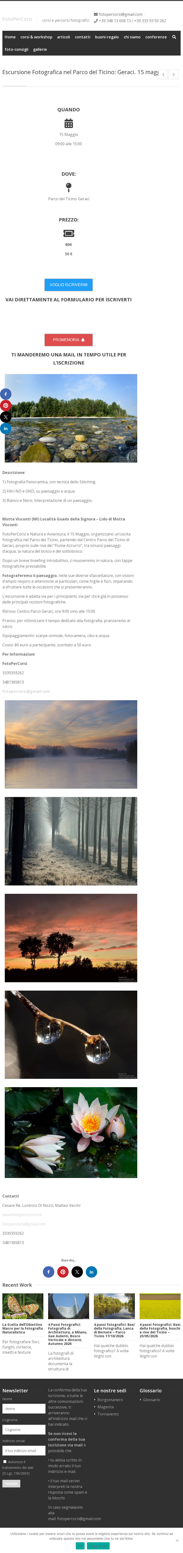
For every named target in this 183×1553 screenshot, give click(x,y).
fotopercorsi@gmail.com (120, 14)
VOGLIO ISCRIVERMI (68, 285)
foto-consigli (16, 49)
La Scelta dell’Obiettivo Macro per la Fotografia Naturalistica (22, 1328)
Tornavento (108, 1414)
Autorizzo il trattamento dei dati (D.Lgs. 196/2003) (17, 1468)
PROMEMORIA (66, 340)
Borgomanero (110, 1399)
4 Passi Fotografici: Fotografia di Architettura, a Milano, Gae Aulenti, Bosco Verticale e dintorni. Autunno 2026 (67, 1334)
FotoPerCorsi (17, 19)
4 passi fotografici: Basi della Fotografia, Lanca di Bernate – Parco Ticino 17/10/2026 (114, 1330)
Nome (7, 1399)
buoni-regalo (107, 37)
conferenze (156, 37)
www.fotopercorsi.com (22, 1214)
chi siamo (132, 37)
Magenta (105, 1406)
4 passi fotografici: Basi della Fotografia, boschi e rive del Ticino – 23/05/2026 (160, 1330)
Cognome (10, 1420)
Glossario (151, 1399)
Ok (80, 1546)
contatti (82, 37)
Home (10, 37)
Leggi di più (98, 1546)
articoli (63, 37)
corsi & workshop (36, 37)
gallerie (40, 49)
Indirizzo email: (13, 1441)
